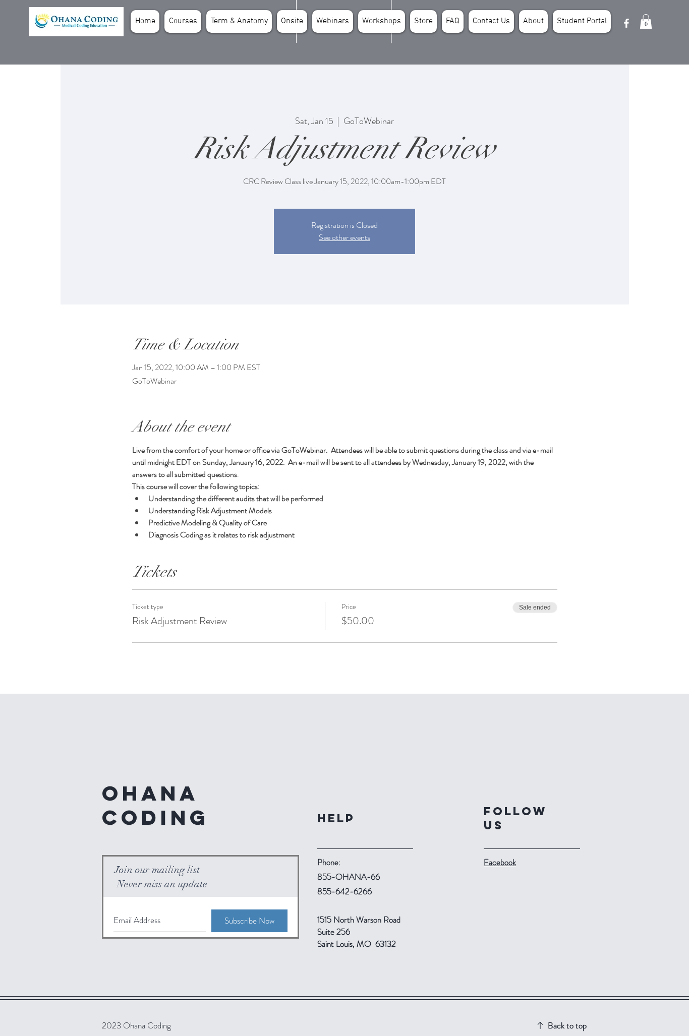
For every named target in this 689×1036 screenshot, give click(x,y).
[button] (646, 21)
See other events (344, 237)
